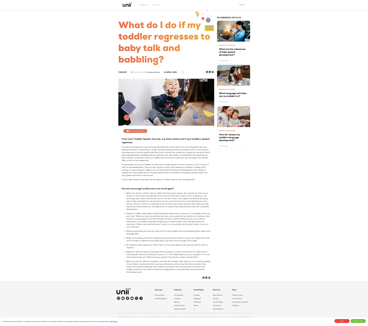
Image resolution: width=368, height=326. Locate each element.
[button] (242, 4)
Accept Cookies (358, 321)
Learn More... (114, 321)
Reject (342, 321)
